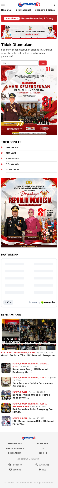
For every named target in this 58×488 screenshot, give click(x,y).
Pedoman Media (14, 448)
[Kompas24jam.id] (29, 4)
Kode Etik (43, 443)
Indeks (43, 453)
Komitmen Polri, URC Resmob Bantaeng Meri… (30, 371)
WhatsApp (44, 464)
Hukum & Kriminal (18, 352)
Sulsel (31, 352)
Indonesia (12, 147)
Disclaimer (14, 453)
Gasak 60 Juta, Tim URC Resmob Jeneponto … (28, 357)
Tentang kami (14, 443)
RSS (44, 469)
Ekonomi (11, 153)
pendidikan (12, 169)
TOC (42, 448)
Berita (4, 352)
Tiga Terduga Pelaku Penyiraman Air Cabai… (32, 384)
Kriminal (44, 364)
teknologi (12, 164)
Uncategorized (20, 406)
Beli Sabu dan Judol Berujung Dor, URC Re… (33, 411)
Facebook (17, 464)
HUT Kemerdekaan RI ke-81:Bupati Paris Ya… (33, 422)
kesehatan (12, 158)
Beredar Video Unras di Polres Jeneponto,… (31, 396)
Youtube (17, 469)
